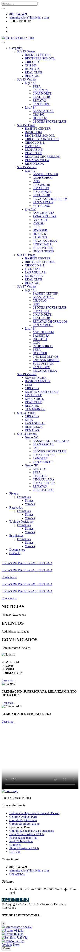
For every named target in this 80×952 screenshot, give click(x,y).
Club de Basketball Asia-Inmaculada (31, 830)
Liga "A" (30, 83)
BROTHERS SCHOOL (40, 58)
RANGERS (40, 458)
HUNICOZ (32, 69)
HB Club (15, 851)
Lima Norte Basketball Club (26, 834)
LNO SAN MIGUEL (46, 360)
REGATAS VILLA (37, 160)
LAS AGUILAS (35, 272)
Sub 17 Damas (26, 255)
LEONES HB (41, 184)
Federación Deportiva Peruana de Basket (34, 813)
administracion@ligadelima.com (29, 17)
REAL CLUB (33, 72)
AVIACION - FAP (44, 216)
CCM (36, 342)
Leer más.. (8, 680)
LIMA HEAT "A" (44, 455)
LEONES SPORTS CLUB (49, 121)
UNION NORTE (43, 251)
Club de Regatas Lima (23, 820)
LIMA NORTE (42, 93)
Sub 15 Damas (26, 125)
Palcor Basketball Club (23, 837)
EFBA (37, 86)
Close (6, 948)
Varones (30, 504)
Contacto (14, 553)
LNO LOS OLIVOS (45, 356)
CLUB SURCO (43, 177)
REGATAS (32, 76)
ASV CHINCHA (43, 212)
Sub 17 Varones (27, 286)
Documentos (17, 549)
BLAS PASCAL (43, 111)
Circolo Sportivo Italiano (24, 823)
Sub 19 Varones (27, 374)
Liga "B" (30, 107)
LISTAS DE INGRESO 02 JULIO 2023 (27, 570)
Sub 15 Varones (27, 167)
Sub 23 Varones (27, 433)
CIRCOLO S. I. (35, 142)
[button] (7, 944)
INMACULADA (43, 479)
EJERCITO (40, 476)
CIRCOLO (32, 62)
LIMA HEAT (41, 188)
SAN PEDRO (41, 104)
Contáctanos (9, 577)
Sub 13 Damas (26, 51)
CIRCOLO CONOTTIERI (42, 139)
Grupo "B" (31, 465)
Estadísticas (16, 535)
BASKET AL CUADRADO (51, 440)
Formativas (24, 497)
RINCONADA (34, 163)
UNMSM (15, 844)
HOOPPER (40, 230)
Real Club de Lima (21, 841)
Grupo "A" (32, 437)
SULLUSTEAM (43, 248)
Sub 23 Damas (26, 412)
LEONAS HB (34, 149)
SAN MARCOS (43, 202)
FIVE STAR (33, 146)
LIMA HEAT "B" (44, 483)
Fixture (13, 493)
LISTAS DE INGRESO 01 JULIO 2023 (27, 563)
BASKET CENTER (37, 55)
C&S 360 (31, 65)
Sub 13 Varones (27, 79)
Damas (29, 500)
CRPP (36, 181)
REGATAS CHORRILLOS (42, 156)
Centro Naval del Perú (23, 816)
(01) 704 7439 (18, 14)
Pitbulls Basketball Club (24, 848)
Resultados (16, 507)
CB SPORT (40, 219)
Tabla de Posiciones (21, 521)
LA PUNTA (40, 90)
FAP (35, 447)
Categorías (15, 48)
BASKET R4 (33, 132)
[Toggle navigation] (3, 42)
